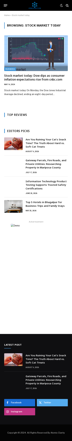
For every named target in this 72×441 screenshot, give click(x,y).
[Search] (67, 5)
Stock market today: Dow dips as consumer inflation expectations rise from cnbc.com (34, 77)
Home (7, 15)
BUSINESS (10, 69)
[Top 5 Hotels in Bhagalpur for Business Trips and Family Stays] (13, 206)
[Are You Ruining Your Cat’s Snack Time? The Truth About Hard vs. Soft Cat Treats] (13, 143)
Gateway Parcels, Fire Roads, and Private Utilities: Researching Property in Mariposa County (46, 164)
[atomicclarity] (35, 5)
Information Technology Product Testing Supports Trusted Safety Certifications (46, 185)
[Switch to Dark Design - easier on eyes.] (61, 5)
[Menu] (5, 6)
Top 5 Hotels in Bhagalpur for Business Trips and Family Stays (45, 203)
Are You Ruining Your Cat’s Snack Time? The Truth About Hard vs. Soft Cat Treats (46, 143)
